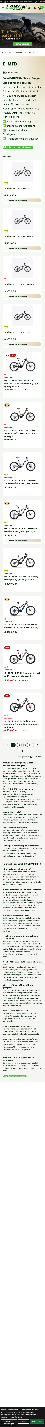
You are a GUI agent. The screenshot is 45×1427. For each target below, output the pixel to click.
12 (31, 757)
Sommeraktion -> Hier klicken (20, 1)
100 (39, 757)
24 (33, 757)
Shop (9, 52)
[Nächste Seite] (22, 751)
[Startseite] (2, 52)
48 (36, 757)
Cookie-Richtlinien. (15, 1417)
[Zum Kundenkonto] (35, 8)
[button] (43, 30)
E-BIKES (19, 52)
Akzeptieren (37, 1421)
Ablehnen (24, 1421)
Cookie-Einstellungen (8, 1422)
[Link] (3, 8)
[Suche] (29, 8)
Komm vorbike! (22, 44)
